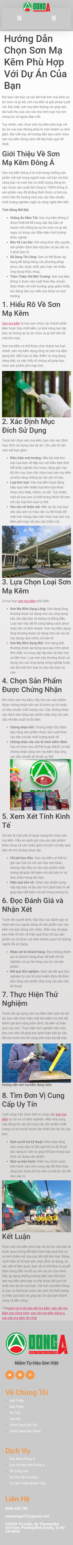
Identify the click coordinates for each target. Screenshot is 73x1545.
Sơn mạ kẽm (11, 323)
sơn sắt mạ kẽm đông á (48, 1313)
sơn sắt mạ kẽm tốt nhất (19, 1318)
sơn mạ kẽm (27, 601)
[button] (19, 18)
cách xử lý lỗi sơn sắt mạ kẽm (29, 1308)
